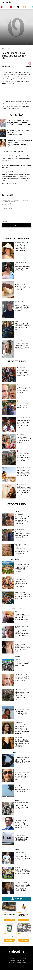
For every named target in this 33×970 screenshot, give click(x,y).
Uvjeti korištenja (21, 958)
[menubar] (27, 2)
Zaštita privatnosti (22, 960)
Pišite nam (11, 958)
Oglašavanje (12, 962)
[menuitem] (26, 2)
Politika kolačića (21, 962)
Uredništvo (12, 960)
